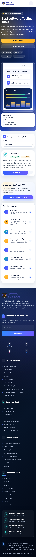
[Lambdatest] (5, 154)
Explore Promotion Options (18, 197)
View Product (16, 172)
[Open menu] (31, 3)
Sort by (5, 140)
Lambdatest (15, 153)
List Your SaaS (18, 40)
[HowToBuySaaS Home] (8, 3)
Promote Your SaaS (18, 46)
